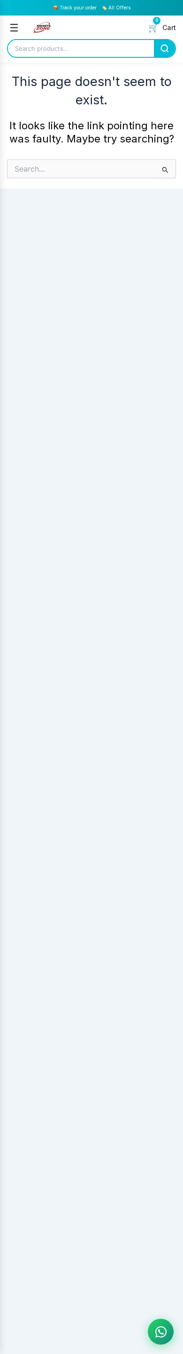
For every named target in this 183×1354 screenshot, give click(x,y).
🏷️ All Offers (115, 7)
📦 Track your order (75, 7)
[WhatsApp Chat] (161, 1332)
